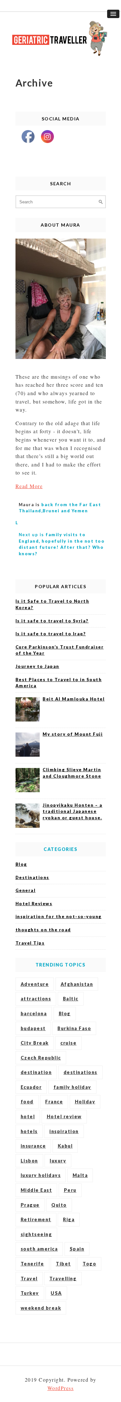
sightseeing (36, 1234)
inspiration (64, 1131)
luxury (58, 1160)
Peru (70, 1190)
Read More (29, 486)
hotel (28, 1116)
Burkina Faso (74, 1028)
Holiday (85, 1101)
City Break (35, 1043)
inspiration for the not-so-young (58, 916)
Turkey (30, 1293)
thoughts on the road (43, 929)
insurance (33, 1146)
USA (56, 1293)
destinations (80, 1072)
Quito (59, 1205)
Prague (30, 1205)
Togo (89, 1263)
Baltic (70, 998)
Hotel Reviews (34, 903)
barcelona (34, 1013)
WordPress (60, 1388)
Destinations (32, 877)
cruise (68, 1043)
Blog (21, 864)
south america (39, 1249)
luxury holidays (41, 1175)
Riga (69, 1219)
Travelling (62, 1278)
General (25, 890)
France (54, 1101)
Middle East (36, 1190)
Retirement (36, 1219)
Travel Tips (30, 943)
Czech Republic (41, 1057)
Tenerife (32, 1263)
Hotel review (64, 1116)
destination (36, 1072)
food (27, 1101)
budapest (33, 1028)
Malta (80, 1175)
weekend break (41, 1308)
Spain (77, 1249)
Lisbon (29, 1160)
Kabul (65, 1146)
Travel (29, 1278)
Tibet (63, 1263)
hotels (29, 1131)
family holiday (72, 1087)
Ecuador (31, 1087)
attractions (36, 998)
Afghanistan (77, 984)
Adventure (35, 984)
